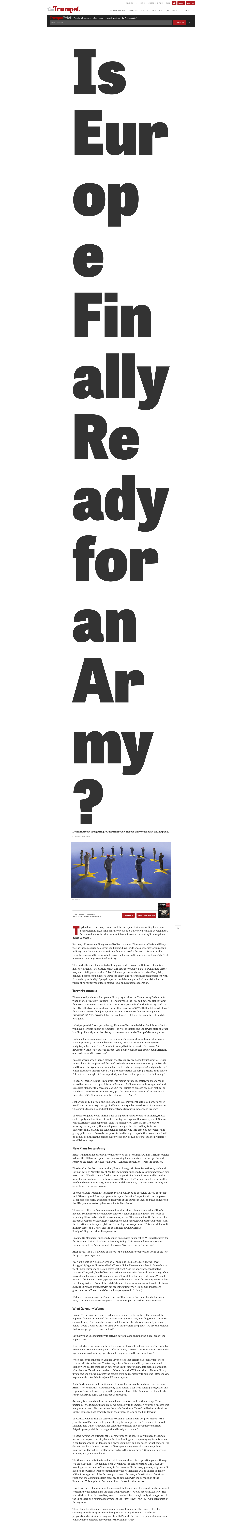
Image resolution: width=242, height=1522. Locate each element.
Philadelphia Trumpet (86, 916)
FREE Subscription (146, 915)
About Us (190, 3)
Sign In (167, 3)
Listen (144, 11)
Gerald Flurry (117, 11)
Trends (185, 11)
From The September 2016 (83, 914)
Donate (181, 3)
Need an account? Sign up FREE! (151, 3)
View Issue (128, 915)
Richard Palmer (82, 836)
